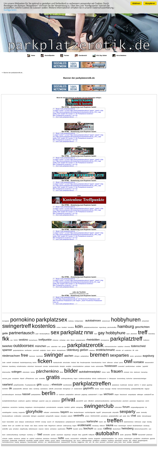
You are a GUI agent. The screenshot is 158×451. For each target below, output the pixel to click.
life (93, 442)
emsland (126, 372)
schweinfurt (145, 321)
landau (33, 372)
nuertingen (22, 435)
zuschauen (109, 442)
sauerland (60, 435)
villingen (77, 356)
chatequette (13, 440)
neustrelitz (29, 440)
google (64, 346)
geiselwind (138, 356)
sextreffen (42, 378)
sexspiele (60, 407)
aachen (68, 355)
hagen (74, 426)
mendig (149, 422)
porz (48, 346)
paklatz (23, 438)
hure (69, 428)
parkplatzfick (70, 394)
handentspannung (26, 362)
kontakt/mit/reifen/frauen (9, 401)
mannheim (39, 356)
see (11, 340)
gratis (53, 377)
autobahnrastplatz (90, 371)
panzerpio (133, 401)
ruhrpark (74, 435)
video (30, 389)
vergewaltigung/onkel (137, 407)
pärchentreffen (111, 327)
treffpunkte (45, 339)
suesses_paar (6, 378)
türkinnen (5, 366)
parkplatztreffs (17, 389)
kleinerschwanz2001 (141, 429)
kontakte (138, 362)
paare (138, 412)
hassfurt (75, 429)
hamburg (126, 326)
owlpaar (21, 422)
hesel (104, 362)
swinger (53, 355)
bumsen (125, 440)
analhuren (21, 401)
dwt (105, 422)
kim (95, 429)
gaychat (152, 438)
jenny (80, 429)
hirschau (73, 442)
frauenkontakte (32, 442)
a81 (130, 440)
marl (95, 334)
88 (133, 350)
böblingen (35, 401)
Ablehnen (136, 3)
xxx (46, 442)
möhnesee (138, 422)
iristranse (55, 340)
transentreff (141, 435)
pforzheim (134, 334)
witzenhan (30, 366)
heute (93, 366)
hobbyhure (115, 332)
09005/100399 (95, 416)
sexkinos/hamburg (12, 435)
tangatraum (29, 407)
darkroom (137, 372)
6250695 (5, 389)
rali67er (136, 385)
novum (53, 440)
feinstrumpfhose (45, 334)
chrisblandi (15, 362)
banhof (129, 426)
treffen (115, 420)
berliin (35, 362)
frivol (115, 426)
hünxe (104, 372)
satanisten (54, 346)
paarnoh (42, 401)
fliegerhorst (52, 426)
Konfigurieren (10, 9)
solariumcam (106, 321)
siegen (117, 394)
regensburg (102, 327)
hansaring (144, 372)
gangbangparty (142, 440)
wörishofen (46, 435)
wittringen (140, 394)
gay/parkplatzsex (18, 350)
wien (68, 340)
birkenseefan (6, 372)
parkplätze (136, 442)
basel (4, 422)
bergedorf (97, 438)
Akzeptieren (150, 3)
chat (133, 415)
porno (121, 362)
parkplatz (71, 332)
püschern (126, 401)
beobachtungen (79, 412)
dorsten (100, 429)
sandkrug (111, 440)
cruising (14, 412)
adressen (78, 394)
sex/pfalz (68, 366)
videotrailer (26, 372)
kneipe (27, 426)
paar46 (41, 440)
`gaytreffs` (145, 366)
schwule (4, 438)
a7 (72, 389)
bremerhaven (33, 340)
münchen (40, 346)
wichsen (108, 394)
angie (144, 422)
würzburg (146, 426)
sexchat (40, 426)
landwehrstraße (54, 366)
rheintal (114, 389)
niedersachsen (11, 355)
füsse (61, 372)
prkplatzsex (5, 407)
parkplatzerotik (85, 345)
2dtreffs (51, 389)
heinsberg (127, 428)
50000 (16, 340)
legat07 (98, 412)
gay (101, 332)
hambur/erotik (57, 362)
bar (23, 426)
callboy (107, 428)
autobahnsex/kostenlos (102, 401)
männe (47, 429)
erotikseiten (17, 416)
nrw (88, 332)
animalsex (53, 429)
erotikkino (104, 440)
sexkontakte (26, 416)
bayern (64, 412)
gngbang (84, 394)
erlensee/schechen (111, 346)
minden (47, 440)
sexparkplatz (132, 394)
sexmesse (17, 438)
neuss (79, 440)
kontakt (36, 440)
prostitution (136, 438)
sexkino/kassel (29, 422)
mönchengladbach (39, 407)
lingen (76, 378)
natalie (10, 438)
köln (79, 326)
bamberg (21, 407)
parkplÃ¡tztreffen (19, 385)
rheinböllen (93, 339)
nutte (61, 438)
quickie (53, 435)
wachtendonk (67, 385)
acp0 (37, 334)
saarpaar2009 (65, 442)
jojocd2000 (79, 401)
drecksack (18, 394)
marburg (71, 321)
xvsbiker (138, 366)
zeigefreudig (24, 429)
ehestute (57, 384)
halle (45, 426)
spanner (7, 349)
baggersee (80, 442)
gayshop (149, 385)
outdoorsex (23, 345)
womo (132, 356)
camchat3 (36, 350)
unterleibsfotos (54, 412)
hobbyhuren (126, 319)
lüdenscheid (138, 346)
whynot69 (115, 412)
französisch (123, 394)
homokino (71, 327)
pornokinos (104, 416)
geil (121, 416)
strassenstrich (149, 362)
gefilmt (73, 407)
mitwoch (102, 426)
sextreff (8, 362)
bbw (128, 416)
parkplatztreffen (92, 383)
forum (126, 406)
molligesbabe (79, 321)
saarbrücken (61, 429)
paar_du (48, 401)
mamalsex (46, 438)
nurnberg (30, 435)
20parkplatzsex (60, 422)
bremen (99, 355)
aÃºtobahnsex (29, 378)
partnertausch (21, 332)
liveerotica (151, 334)
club (31, 426)
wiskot (144, 385)
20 (53, 422)
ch (57, 394)
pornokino (22, 319)
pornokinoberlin (51, 407)
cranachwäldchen (78, 366)
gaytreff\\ (85, 435)
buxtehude (123, 385)
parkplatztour (85, 356)
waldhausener (101, 378)
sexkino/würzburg (66, 440)
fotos (79, 435)
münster (118, 350)
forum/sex (46, 385)
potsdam (87, 366)
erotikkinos (96, 440)
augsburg (148, 355)
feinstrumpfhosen (7, 416)
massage (108, 389)
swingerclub (99, 406)
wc (27, 438)
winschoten (66, 362)
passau (120, 438)
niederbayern (128, 438)
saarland (7, 384)
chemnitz (127, 346)
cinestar (45, 366)
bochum (88, 428)
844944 (37, 422)
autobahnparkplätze (107, 438)
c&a (74, 440)
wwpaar (57, 416)
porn (85, 401)
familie (97, 389)
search (49, 422)
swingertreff (16, 326)
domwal (130, 385)
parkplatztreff (126, 339)
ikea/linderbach (137, 426)
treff (142, 332)
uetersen (59, 426)
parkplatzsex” (56, 401)
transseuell (38, 366)
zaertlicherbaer (130, 366)
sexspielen (15, 378)
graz (10, 429)
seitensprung (67, 426)
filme (71, 412)
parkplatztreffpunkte (137, 389)
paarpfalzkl (41, 416)
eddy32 (70, 416)
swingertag (79, 407)
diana (35, 426)
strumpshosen (61, 350)
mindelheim (145, 438)
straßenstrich (78, 389)
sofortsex (92, 350)
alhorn (54, 350)
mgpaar (147, 389)
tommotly (144, 412)
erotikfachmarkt (105, 349)
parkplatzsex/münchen (91, 327)
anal (16, 422)
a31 (90, 442)
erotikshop (38, 438)
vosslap (43, 422)
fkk (5, 339)
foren (9, 426)
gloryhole (34, 411)
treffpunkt (91, 435)
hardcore (62, 394)
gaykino (28, 401)
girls (39, 384)
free (24, 355)
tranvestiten (10, 422)
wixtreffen (5, 429)
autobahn (107, 433)
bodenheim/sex (128, 422)
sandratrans (44, 389)
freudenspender (85, 362)
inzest (102, 389)
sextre (122, 435)
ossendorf (121, 366)
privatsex (16, 429)
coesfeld (18, 426)
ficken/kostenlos (96, 362)
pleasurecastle (106, 412)
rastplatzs (43, 350)
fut (146, 407)
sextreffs (78, 415)
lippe (101, 394)
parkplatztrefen (36, 394)
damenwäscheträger (139, 378)
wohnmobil (118, 440)
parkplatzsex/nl (70, 422)
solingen (16, 371)
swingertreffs (50, 416)
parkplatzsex (51, 319)
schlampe (62, 340)
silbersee (110, 362)
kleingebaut (66, 389)
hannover (32, 356)
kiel (60, 346)
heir (116, 438)
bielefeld (7, 346)
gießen (84, 349)
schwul (116, 362)
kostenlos (44, 326)
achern (87, 416)
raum (128, 334)
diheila (94, 378)
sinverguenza (105, 340)
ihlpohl (22, 378)
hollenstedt (118, 407)
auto (36, 378)
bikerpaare (112, 378)
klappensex (140, 401)
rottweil (134, 440)
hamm (101, 422)
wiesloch (40, 442)
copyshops (67, 435)
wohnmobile (100, 366)
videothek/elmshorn (54, 442)
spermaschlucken (116, 401)
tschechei (129, 378)
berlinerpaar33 (81, 422)
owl (128, 361)
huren (49, 350)
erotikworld (21, 440)
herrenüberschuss (8, 442)
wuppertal (22, 412)
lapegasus (23, 442)
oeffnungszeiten (87, 440)
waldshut (120, 346)
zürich (147, 401)
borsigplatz (5, 321)
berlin (48, 393)
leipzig (17, 442)
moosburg (95, 426)
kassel (26, 394)
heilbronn (146, 340)
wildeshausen (33, 429)
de (10, 388)
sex (55, 332)
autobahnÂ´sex (149, 394)
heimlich (67, 407)
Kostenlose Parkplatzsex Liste (79, 294)
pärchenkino (47, 371)
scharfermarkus (21, 366)
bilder (71, 371)
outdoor (4, 426)
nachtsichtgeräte (90, 412)
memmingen (122, 426)
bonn (3, 435)
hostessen (111, 365)
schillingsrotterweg (67, 378)
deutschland (117, 429)
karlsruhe (92, 421)
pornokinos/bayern (8, 394)
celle (136, 350)
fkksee (73, 340)
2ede (3, 362)
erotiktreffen (83, 438)
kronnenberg (121, 378)
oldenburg (73, 349)
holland (73, 362)
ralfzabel (46, 412)
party (124, 416)
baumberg (12, 366)
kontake (129, 442)
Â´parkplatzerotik (30, 385)
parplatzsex (115, 385)
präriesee (149, 435)
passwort (102, 442)
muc (86, 442)
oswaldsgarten (6, 412)
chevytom (64, 416)
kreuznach (5, 440)
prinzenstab (58, 389)
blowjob (62, 366)
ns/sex (59, 327)
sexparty (127, 411)
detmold (25, 389)
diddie (139, 416)
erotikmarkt (84, 425)
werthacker (28, 350)
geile (5, 333)
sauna (109, 425)
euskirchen (128, 350)
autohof (31, 438)
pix (13, 426)
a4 (123, 350)
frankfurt (64, 327)
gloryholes (128, 435)
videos (58, 440)
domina (90, 438)
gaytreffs (88, 388)
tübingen (34, 416)
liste (134, 434)
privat (68, 399)
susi (150, 429)
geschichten (142, 326)
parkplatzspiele (80, 340)
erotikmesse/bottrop (85, 378)
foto (78, 362)
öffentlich (91, 401)
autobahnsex (93, 320)
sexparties (119, 355)
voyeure (41, 429)
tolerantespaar (146, 416)
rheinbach (53, 438)
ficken (45, 361)
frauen (117, 371)
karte (108, 372)
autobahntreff (92, 394)
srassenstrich (74, 438)
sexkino (23, 339)
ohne (97, 442)
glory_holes (118, 442)
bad (39, 434)
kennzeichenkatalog (123, 389)
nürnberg (36, 389)
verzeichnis (14, 407)
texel (124, 442)
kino (131, 372)
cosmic (67, 438)
